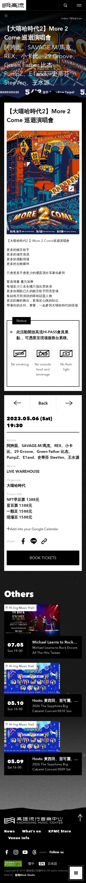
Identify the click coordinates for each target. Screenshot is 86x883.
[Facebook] (6, 852)
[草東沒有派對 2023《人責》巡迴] (69, 403)
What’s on (76, 18)
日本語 (52, 863)
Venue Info (19, 838)
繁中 (31, 863)
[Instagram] (15, 852)
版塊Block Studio (25, 874)
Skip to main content (43, 15)
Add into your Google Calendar (34, 529)
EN (42, 863)
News (9, 831)
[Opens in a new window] (23, 541)
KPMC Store (59, 831)
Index (64, 18)
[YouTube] (25, 852)
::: (1, 820)
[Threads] (34, 852)
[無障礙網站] (13, 864)
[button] (76, 873)
